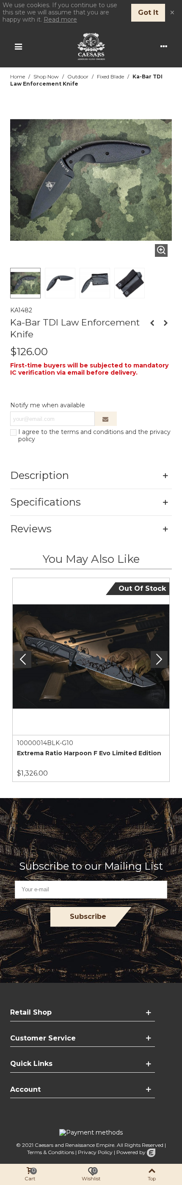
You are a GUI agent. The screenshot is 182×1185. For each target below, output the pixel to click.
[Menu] (18, 46)
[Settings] (164, 46)
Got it (148, 12)
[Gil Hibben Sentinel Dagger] (152, 323)
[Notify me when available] (106, 419)
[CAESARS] (91, 46)
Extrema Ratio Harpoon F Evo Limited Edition (89, 753)
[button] (159, 659)
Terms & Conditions (50, 1152)
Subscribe (88, 916)
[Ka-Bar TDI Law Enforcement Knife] (161, 250)
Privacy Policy (95, 1152)
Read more (60, 19)
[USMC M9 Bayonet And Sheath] (165, 323)
